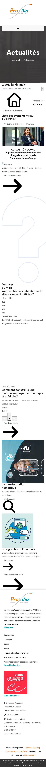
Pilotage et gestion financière (16, 653)
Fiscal (6, 648)
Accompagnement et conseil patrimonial (21, 662)
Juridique (8, 639)
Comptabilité (9, 635)
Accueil (16, 60)
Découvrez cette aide (12, 175)
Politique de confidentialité (16, 751)
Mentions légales (32, 748)
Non (11, 298)
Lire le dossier (9, 499)
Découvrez (8, 560)
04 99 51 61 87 (13, 715)
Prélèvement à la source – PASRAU (19, 124)
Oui (4, 298)
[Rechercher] (42, 89)
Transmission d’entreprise (15, 657)
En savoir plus (27, 765)
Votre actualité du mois (13, 574)
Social (6, 644)
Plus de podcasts (10, 423)
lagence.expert (29, 755)
